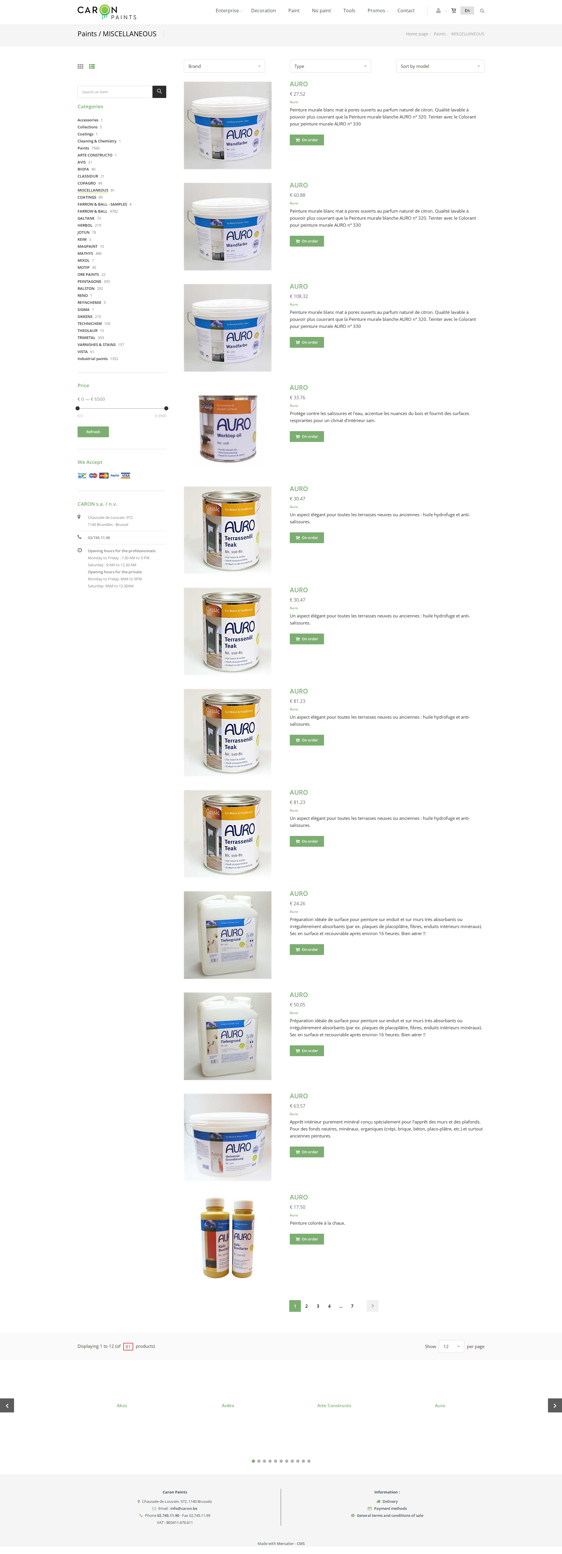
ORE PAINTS (88, 274)
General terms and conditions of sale (390, 1515)
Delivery (390, 1501)
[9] (297, 1461)
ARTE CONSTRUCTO (95, 155)
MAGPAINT (87, 246)
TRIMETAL (86, 337)
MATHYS (85, 253)
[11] (309, 1461)
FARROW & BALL (92, 211)
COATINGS (87, 197)
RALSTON (86, 288)
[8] (292, 1461)
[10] (303, 1461)
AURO (299, 83)
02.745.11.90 (168, 1515)
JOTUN (84, 232)
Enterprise (227, 10)
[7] (286, 1461)
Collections (87, 127)
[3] (264, 1461)
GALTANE (86, 218)
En (467, 10)
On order (309, 139)
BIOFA (83, 169)
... (340, 1306)
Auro (294, 101)
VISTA (83, 351)
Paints (440, 34)
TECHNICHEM (90, 323)
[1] (253, 1461)
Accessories (88, 120)
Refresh (93, 431)
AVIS (82, 162)
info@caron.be (183, 1508)
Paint (294, 10)
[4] (270, 1461)
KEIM (82, 239)
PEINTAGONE (89, 281)
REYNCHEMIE (89, 302)
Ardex (228, 1405)
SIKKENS (85, 316)
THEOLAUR (87, 330)
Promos (376, 10)
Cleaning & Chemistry (97, 141)
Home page (417, 34)
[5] (275, 1461)
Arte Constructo (334, 1405)
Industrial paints (93, 358)
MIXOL (84, 260)
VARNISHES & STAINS (97, 344)
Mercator (285, 1543)
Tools (349, 10)
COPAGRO (87, 183)
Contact (406, 10)
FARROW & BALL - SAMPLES (102, 204)
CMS (301, 1543)
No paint (321, 10)
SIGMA (84, 309)
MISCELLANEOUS (93, 190)
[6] (281, 1461)
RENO (83, 295)
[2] (259, 1461)
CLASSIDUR (88, 176)
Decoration (263, 10)
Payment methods (390, 1508)
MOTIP (84, 267)
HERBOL (85, 225)
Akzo (122, 1405)
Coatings (85, 134)
